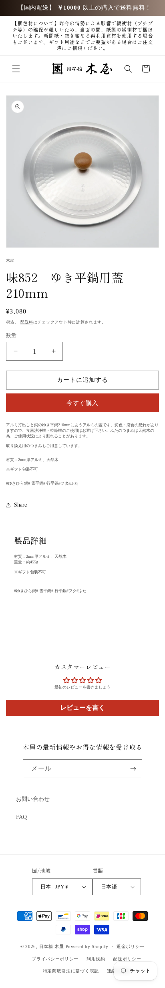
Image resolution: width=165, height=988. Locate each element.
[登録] (133, 768)
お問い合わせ (33, 799)
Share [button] (20, 505)
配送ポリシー (127, 958)
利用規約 (96, 958)
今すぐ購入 (82, 403)
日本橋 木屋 (51, 946)
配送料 (26, 322)
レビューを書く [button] (82, 707)
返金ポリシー (131, 946)
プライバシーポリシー (55, 958)
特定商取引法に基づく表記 (71, 970)
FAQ (21, 817)
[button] (16, 69)
